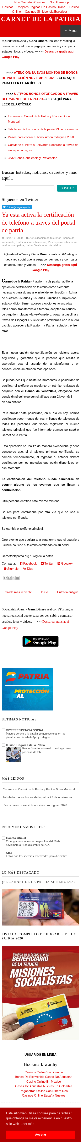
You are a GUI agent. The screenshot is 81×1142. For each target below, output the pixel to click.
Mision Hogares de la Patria (25, 745)
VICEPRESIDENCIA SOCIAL (25, 730)
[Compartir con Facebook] (17, 578)
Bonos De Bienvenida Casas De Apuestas (43, 1076)
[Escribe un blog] (9, 578)
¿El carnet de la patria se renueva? (39, 882)
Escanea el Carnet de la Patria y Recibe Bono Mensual (39, 789)
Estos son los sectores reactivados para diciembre (36, 856)
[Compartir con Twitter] (13, 578)
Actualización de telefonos (45, 238)
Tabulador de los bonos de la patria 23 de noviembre (43, 129)
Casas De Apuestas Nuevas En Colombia (43, 1086)
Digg (29, 568)
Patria (29, 245)
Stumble (12, 568)
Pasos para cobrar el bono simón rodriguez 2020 (41, 137)
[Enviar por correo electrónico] (6, 578)
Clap (9, 852)
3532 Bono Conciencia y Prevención (32, 158)
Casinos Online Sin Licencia (44, 1072)
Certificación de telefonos (31, 242)
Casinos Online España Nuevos (43, 1095)
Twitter (48, 563)
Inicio (44, 592)
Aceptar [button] (40, 1134)
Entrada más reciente (17, 592)
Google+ (66, 563)
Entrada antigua (67, 592)
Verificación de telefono (48, 245)
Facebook (29, 563)
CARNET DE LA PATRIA (41, 18)
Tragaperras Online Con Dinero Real (43, 1091)
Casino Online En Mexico (43, 1081)
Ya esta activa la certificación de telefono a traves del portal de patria (38, 222)
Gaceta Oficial (16, 838)
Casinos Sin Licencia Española (46, 11)
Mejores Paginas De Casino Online (41, 7)
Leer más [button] (27, 1124)
